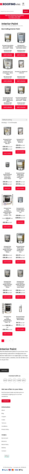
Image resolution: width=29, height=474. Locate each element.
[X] (24, 380)
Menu (23, 5)
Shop (6, 25)
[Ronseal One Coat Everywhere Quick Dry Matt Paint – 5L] (7, 308)
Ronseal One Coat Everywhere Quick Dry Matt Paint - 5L (7, 319)
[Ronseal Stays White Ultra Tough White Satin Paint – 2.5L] (20, 164)
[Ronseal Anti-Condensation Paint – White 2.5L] (20, 200)
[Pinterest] (14, 380)
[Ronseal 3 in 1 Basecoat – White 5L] (20, 131)
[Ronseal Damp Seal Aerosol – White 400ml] (20, 308)
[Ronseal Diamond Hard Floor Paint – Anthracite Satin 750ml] (7, 164)
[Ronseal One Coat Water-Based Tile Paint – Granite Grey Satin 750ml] (20, 273)
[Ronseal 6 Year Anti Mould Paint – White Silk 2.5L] (7, 131)
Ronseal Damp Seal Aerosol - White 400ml (20, 318)
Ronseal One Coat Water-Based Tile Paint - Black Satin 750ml (7, 249)
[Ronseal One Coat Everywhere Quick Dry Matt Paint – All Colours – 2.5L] (7, 200)
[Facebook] (5, 380)
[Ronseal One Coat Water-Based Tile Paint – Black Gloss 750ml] (7, 273)
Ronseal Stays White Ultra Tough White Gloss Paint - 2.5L (20, 249)
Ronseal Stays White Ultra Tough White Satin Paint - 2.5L (20, 175)
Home (3, 25)
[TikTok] (19, 380)
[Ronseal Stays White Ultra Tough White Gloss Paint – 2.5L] (20, 238)
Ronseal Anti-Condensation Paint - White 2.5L (20, 210)
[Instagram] (10, 380)
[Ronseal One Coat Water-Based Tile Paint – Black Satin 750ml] (7, 238)
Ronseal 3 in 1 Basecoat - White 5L (20, 141)
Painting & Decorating (13, 25)
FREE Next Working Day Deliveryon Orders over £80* (14, 16)
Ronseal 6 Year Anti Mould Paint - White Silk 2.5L (7, 141)
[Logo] (8, 4)
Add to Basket (7, 55)
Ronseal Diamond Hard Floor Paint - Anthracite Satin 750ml (7, 175)
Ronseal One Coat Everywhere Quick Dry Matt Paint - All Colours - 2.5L (7, 211)
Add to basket (7, 153)
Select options (7, 226)
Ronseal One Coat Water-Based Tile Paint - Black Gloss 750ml (7, 284)
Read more (7, 188)
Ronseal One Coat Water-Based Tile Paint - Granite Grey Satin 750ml (20, 284)
